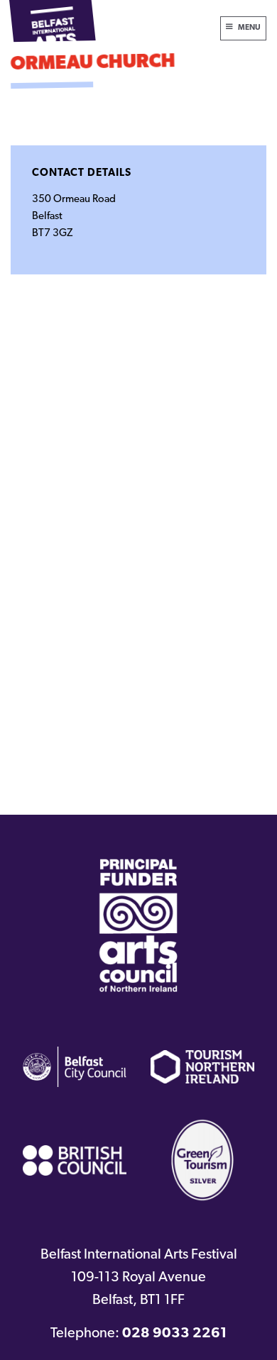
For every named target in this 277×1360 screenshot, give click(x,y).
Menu (249, 28)
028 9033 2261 (174, 1334)
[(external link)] (138, 925)
